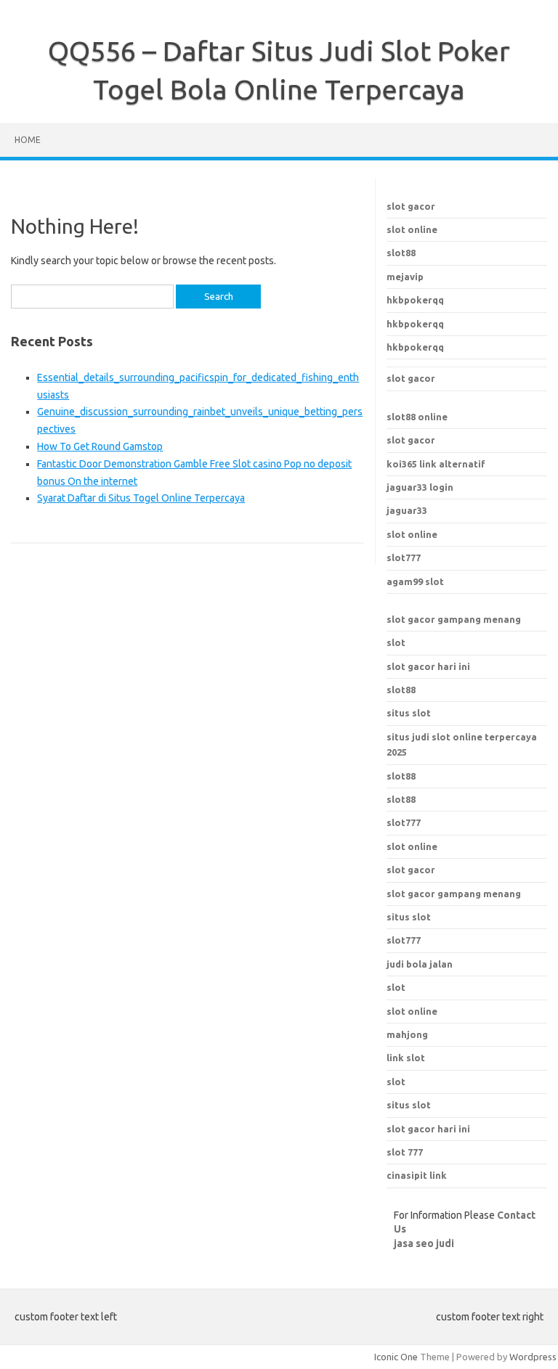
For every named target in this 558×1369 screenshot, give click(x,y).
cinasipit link (417, 1175)
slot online (412, 229)
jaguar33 (407, 510)
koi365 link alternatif (436, 464)
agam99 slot (415, 581)
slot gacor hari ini (428, 666)
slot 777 (405, 1152)
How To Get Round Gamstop (100, 446)
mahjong (407, 1034)
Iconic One (396, 1357)
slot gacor (411, 206)
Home (28, 139)
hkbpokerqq (415, 300)
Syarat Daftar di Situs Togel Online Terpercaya (141, 498)
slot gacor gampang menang (454, 619)
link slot (406, 1058)
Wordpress (533, 1357)
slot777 (404, 557)
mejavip (405, 276)
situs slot (409, 713)
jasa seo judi (424, 1243)
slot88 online (417, 417)
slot (396, 642)
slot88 (401, 253)
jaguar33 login (420, 487)
